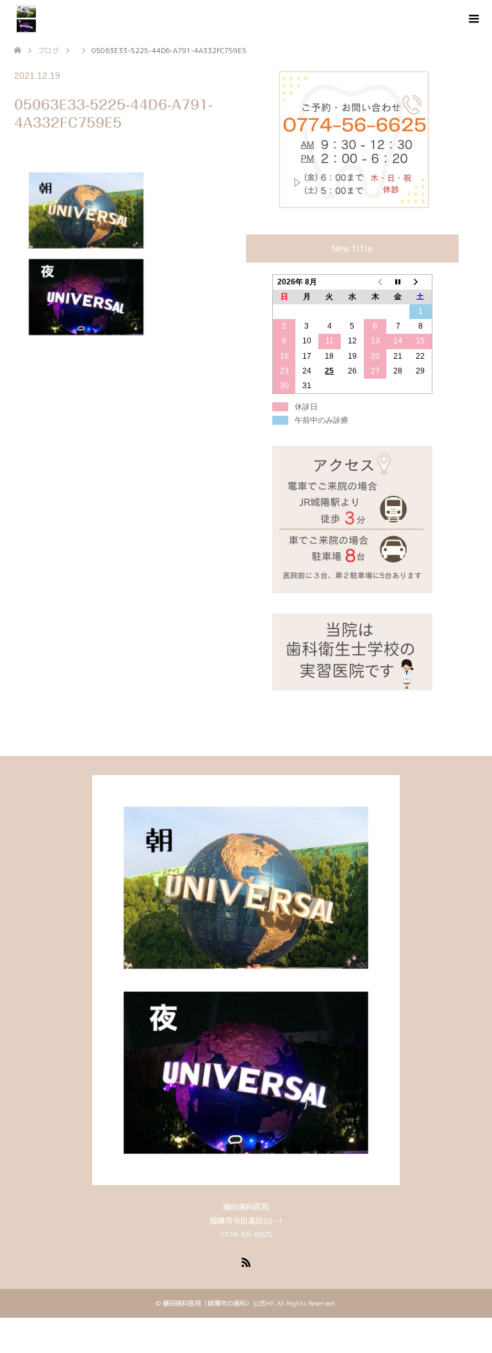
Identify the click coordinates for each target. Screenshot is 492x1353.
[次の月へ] (420, 282)
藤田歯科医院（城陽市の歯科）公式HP (218, 1303)
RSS (246, 1261)
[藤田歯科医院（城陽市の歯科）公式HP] (26, 19)
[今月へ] (397, 282)
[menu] (473, 19)
